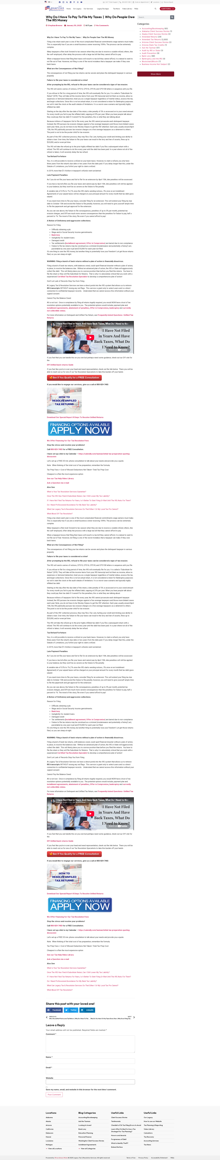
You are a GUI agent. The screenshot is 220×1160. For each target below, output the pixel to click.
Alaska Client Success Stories (155, 34)
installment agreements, (57, 308)
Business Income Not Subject (154, 64)
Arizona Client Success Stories (155, 42)
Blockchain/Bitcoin (150, 61)
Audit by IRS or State (151, 50)
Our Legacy (77, 9)
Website (49, 1078)
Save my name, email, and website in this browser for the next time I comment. (81, 1089)
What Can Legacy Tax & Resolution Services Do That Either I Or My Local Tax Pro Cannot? (82, 509)
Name (49, 1057)
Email (49, 1067)
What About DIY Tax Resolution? (60, 514)
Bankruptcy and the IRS (152, 59)
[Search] (172, 17)
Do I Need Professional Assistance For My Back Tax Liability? (72, 505)
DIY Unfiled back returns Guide (60, 365)
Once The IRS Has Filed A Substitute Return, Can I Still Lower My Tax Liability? (78, 496)
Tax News (116, 9)
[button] (54, 1010)
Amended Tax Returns (151, 39)
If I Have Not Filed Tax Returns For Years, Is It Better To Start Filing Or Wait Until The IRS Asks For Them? (89, 500)
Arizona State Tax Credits (153, 45)
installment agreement (75, 243)
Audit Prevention (149, 53)
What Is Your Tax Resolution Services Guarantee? (66, 492)
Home (69, 9)
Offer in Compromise (99, 308)
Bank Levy (146, 56)
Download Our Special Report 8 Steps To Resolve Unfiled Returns (75, 417)
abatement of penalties (79, 308)
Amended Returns (149, 37)
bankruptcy (114, 308)
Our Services (88, 9)
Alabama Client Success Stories (155, 31)
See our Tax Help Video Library (60, 478)
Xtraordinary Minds (61, 1158)
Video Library (127, 9)
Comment (51, 1034)
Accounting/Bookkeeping (153, 28)
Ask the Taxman (149, 48)
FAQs (136, 9)
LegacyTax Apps (103, 9)
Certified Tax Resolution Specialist (72, 277)
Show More (156, 74)
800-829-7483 (126, 2)
